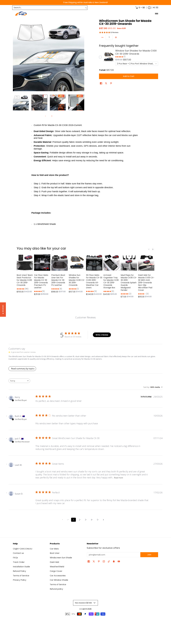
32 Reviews (114, 32)
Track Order (19, 562)
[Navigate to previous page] (67, 520)
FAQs (15, 557)
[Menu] (156, 13)
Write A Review (102, 335)
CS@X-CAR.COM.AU (22, 548)
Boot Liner (54, 553)
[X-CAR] (21, 13)
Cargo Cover (56, 571)
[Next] (82, 55)
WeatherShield (57, 566)
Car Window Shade (59, 580)
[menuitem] (140, 7)
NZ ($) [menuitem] (155, 7)
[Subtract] (102, 37)
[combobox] (48, 8)
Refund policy (56, 589)
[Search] (85, 8)
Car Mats (54, 548)
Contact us (18, 553)
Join (149, 554)
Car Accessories (58, 575)
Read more (118, 477)
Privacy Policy (19, 580)
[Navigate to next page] (103, 520)
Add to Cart (128, 76)
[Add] (116, 37)
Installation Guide (21, 566)
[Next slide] (152, 249)
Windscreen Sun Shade (61, 557)
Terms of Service (21, 575)
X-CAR (82, 609)
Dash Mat (54, 562)
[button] (101, 83)
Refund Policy (19, 571)
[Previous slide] (148, 249)
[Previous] (14, 55)
